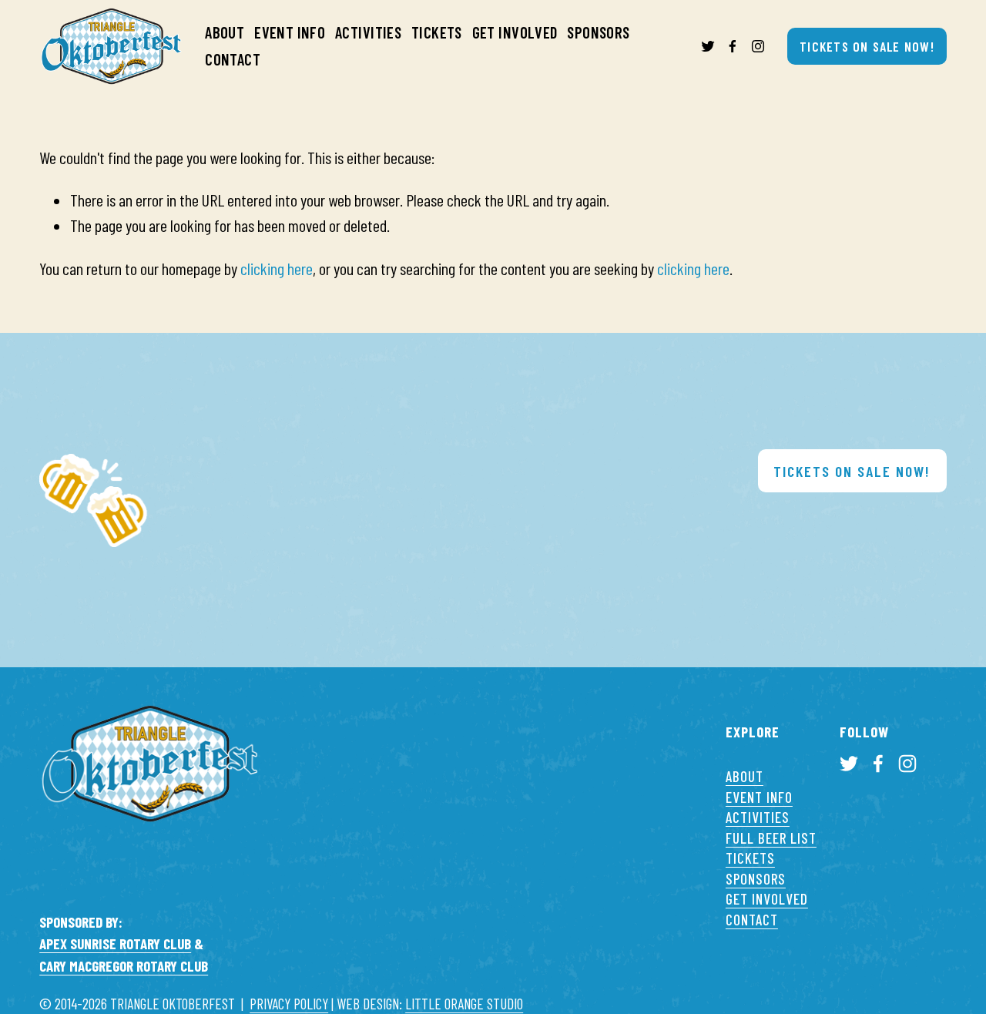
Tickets (436, 32)
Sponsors (598, 32)
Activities (368, 32)
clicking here (276, 268)
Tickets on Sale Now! (867, 46)
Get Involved (515, 32)
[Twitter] (708, 46)
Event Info (289, 32)
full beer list (771, 838)
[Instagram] (758, 46)
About (224, 32)
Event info (759, 797)
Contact (232, 59)
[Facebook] (732, 46)
